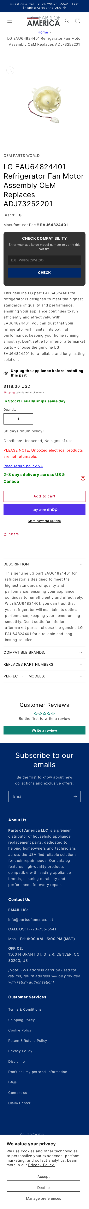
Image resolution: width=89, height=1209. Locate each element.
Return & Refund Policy (27, 1040)
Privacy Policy (20, 1051)
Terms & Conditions (24, 1009)
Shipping (9, 392)
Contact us (17, 1093)
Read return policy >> (23, 466)
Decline (43, 1187)
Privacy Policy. (41, 1165)
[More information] (83, 478)
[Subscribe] (75, 796)
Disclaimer (17, 1061)
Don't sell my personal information (37, 1072)
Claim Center (19, 1103)
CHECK (44, 273)
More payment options (44, 520)
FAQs (12, 1082)
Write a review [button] (44, 730)
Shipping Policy (21, 1020)
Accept (43, 1176)
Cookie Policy (20, 1030)
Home (43, 32)
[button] (9, 21)
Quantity (10, 409)
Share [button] (14, 534)
